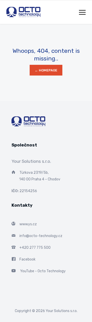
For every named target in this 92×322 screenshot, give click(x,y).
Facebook (27, 259)
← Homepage (46, 70)
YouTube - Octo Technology (43, 271)
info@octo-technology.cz (40, 236)
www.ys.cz (28, 224)
